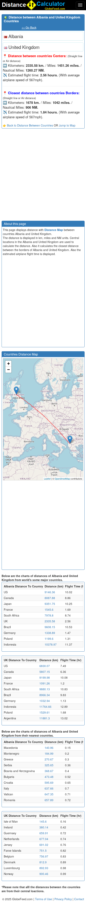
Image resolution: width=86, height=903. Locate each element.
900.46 (43, 874)
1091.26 (44, 683)
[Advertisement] (43, 176)
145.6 (43, 821)
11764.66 (45, 707)
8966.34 (44, 695)
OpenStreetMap (62, 478)
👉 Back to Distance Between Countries (28, 125)
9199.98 (44, 677)
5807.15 (44, 672)
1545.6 (49, 609)
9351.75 (50, 604)
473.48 (49, 777)
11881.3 (44, 718)
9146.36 (50, 592)
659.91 (43, 833)
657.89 (49, 800)
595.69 (49, 783)
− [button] (8, 369)
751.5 (43, 850)
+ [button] (8, 363)
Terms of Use (44, 899)
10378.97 (51, 644)
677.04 (43, 839)
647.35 (49, 794)
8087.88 (50, 598)
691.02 (43, 845)
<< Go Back (29, 27)
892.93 (43, 868)
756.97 (43, 856)
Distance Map (53, 230)
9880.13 (44, 689)
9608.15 (50, 627)
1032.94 (44, 701)
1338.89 (50, 633)
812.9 (43, 862)
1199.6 (49, 639)
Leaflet (47, 478)
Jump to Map (67, 125)
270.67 (49, 759)
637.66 (49, 788)
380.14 (43, 827)
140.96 (49, 748)
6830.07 (44, 666)
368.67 (49, 771)
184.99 (49, 753)
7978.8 (49, 615)
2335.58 (50, 621)
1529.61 (44, 712)
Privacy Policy (63, 899)
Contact (79, 899)
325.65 (49, 765)
